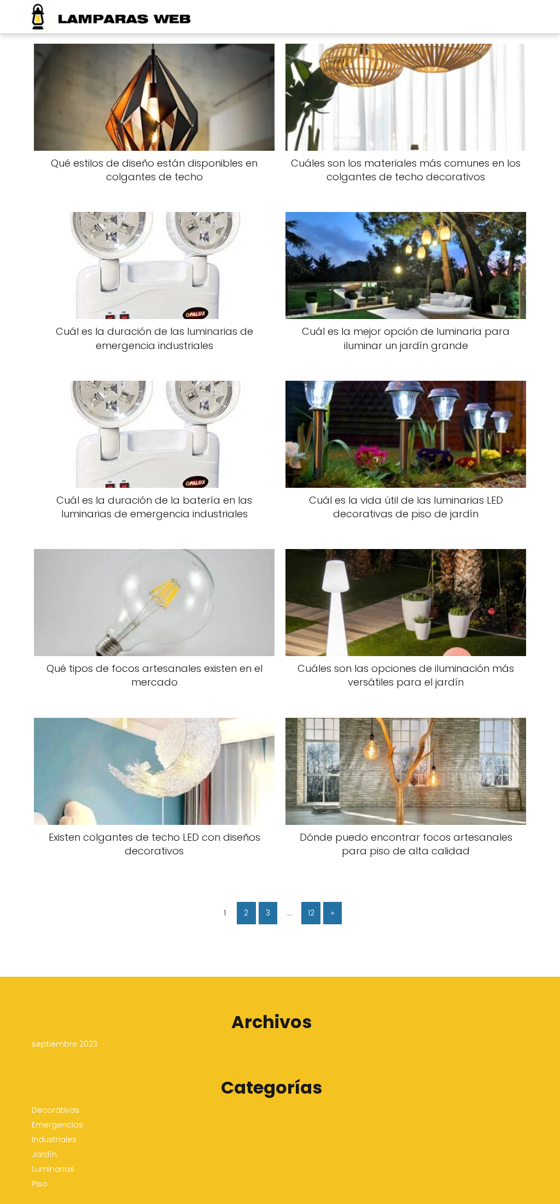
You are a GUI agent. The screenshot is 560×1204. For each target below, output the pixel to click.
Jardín (44, 1154)
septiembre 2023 (64, 1043)
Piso (40, 1183)
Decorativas (55, 1110)
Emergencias (57, 1124)
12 (311, 912)
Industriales (54, 1139)
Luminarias (53, 1169)
